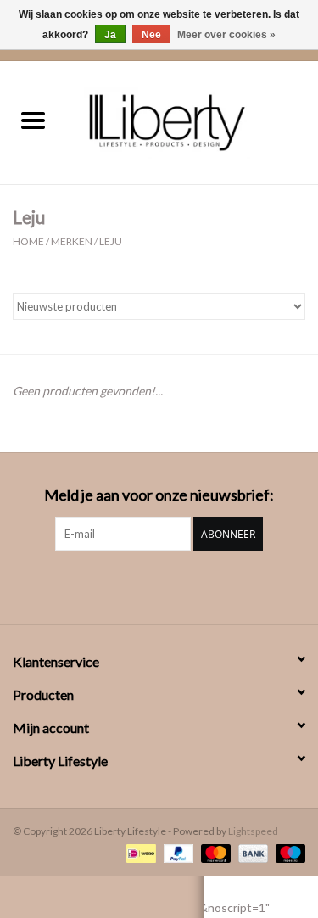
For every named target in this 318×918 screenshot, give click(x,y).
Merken (71, 241)
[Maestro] (287, 852)
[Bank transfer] (251, 852)
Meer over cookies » (226, 35)
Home (28, 241)
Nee (151, 35)
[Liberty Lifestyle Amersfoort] (192, 121)
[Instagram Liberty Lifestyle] (159, 585)
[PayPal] (176, 852)
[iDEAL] (138, 852)
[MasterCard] (213, 852)
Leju (110, 241)
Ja (110, 35)
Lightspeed (253, 831)
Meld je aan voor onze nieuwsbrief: (159, 495)
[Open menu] (33, 120)
